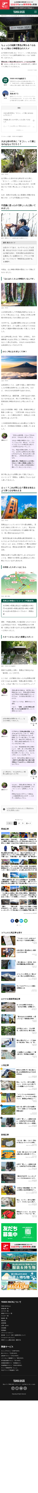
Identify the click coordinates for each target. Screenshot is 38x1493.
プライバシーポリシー (7, 1333)
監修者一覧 (4, 1318)
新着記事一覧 (5, 1308)
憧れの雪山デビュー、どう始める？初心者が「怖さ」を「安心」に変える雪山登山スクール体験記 (26, 1043)
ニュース (4, 1193)
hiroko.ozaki (34, 991)
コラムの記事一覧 (15, 15)
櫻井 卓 (35, 1057)
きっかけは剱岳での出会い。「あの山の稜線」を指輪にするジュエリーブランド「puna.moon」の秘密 (26, 1008)
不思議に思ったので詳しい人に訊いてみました (16, 121)
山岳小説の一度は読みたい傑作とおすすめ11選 (26, 951)
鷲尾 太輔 (34, 1216)
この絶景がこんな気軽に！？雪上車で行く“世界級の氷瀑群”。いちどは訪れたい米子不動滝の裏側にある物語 (26, 1055)
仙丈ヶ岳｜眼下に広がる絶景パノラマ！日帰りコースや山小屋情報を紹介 (26, 1109)
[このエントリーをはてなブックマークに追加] (21, 921)
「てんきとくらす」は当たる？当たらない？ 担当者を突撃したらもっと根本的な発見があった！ (26, 941)
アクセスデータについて (8, 1337)
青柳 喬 (35, 943)
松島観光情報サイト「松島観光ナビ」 (11, 1363)
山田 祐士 (34, 967)
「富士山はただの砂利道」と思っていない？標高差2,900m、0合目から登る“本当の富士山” (26, 1019)
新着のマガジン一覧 (6, 1313)
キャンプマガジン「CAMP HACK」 (10, 1351)
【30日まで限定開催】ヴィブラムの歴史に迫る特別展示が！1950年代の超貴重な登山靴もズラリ (26, 1191)
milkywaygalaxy (33, 1114)
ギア (3, 1217)
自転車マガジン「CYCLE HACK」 (10, 1356)
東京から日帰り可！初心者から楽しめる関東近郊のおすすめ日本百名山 (26, 1072)
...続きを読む (32, 85)
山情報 (3, 1058)
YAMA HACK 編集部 (30, 1157)
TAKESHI (35, 1101)
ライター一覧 (5, 1316)
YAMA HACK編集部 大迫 (31, 1145)
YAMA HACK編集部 (17, 78)
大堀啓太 (35, 1021)
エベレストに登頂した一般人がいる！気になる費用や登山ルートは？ (26, 976)
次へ (27, 823)
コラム (19, 925)
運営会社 (3, 1320)
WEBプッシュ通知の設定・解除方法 (11, 1340)
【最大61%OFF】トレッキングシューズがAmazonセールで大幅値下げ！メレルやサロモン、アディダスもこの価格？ (26, 1179)
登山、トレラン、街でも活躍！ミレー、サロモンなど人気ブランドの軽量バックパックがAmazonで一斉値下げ (26, 1203)
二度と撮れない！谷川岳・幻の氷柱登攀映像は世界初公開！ (26, 963)
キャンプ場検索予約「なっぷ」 (9, 1368)
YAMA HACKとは (6, 1306)
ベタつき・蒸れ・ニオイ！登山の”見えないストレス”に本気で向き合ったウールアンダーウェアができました (26, 1143)
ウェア (3, 1101)
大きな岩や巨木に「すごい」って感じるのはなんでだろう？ (18, 114)
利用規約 (3, 1330)
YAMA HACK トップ (5, 15)
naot (36, 955)
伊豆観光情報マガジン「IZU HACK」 (11, 1360)
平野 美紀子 (34, 1009)
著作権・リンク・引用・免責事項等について (13, 1335)
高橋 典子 (13, 94)
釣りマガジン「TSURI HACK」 (9, 1353)
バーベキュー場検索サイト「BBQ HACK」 (12, 1358)
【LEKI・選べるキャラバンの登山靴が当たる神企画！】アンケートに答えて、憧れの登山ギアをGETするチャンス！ (26, 1155)
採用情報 (3, 1323)
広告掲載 (3, 1328)
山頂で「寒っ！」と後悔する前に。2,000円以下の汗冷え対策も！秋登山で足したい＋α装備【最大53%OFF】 (26, 1167)
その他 (3, 1089)
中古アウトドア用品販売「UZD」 (10, 1370)
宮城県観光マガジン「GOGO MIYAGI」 (12, 1365)
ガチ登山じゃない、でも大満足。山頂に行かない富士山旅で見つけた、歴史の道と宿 (26, 1030)
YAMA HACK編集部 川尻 (31, 1193)
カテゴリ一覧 (5, 1311)
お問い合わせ (5, 1325)
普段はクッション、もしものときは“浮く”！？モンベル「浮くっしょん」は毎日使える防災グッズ (26, 1215)
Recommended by (28, 913)
